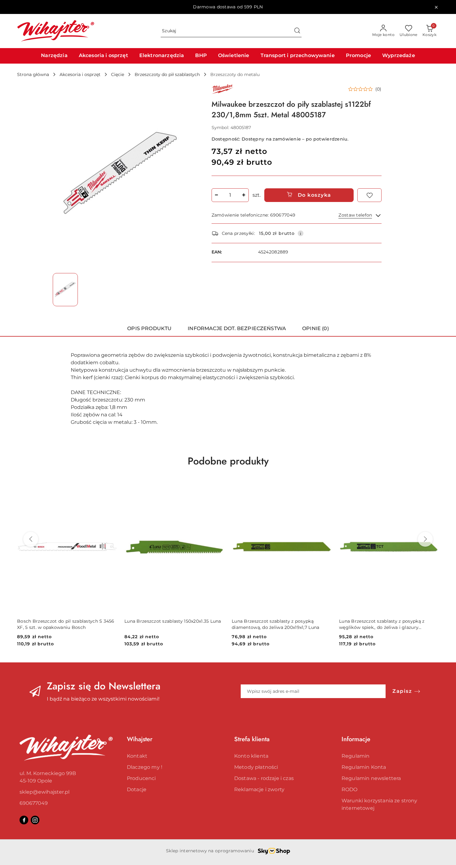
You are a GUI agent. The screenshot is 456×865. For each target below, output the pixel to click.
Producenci (141, 778)
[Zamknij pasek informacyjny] (436, 7)
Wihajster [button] (139, 739)
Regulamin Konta (364, 767)
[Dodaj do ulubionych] (369, 195)
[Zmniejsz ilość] (216, 195)
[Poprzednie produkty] (30, 539)
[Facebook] (24, 820)
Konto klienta (251, 756)
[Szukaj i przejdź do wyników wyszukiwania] (297, 31)
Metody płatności (256, 767)
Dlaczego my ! (144, 767)
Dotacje (136, 789)
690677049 (34, 803)
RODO (350, 789)
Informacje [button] (356, 739)
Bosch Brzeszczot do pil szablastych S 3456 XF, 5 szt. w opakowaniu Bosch (65, 624)
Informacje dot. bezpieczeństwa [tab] (237, 328)
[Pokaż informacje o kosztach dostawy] (300, 233)
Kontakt (137, 756)
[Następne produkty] (425, 539)
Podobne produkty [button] (228, 461)
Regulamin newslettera (371, 778)
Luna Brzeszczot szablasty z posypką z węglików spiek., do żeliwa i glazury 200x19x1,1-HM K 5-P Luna (381, 624)
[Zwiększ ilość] (243, 195)
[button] (365, 89)
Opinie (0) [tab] (315, 328)
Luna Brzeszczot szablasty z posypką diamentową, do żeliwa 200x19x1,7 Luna (275, 624)
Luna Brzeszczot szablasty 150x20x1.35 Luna (172, 621)
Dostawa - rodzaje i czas (264, 778)
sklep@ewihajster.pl (44, 792)
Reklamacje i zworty (259, 789)
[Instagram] (35, 820)
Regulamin (355, 756)
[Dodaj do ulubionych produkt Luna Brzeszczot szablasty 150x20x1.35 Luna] (217, 487)
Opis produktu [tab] (149, 328)
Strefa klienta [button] (252, 739)
